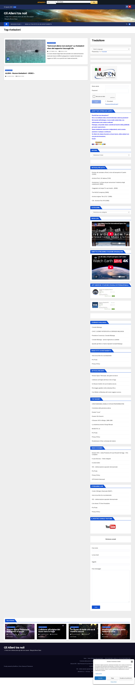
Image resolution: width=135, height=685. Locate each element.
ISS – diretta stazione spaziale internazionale (105, 467)
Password (94, 90)
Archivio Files (16, 24)
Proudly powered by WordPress (11, 666)
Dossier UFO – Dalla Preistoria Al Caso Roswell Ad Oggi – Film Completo (87, 663)
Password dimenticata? (111, 104)
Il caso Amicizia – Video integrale (101, 458)
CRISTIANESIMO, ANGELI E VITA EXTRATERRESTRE (108, 404)
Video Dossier (9, 70)
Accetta (100, 678)
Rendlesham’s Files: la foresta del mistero (104, 441)
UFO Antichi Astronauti (98, 479)
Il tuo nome (95, 548)
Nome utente (95, 86)
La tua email (95, 555)
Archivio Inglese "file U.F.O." (100, 196)
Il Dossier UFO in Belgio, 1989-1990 (102, 420)
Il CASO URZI (96, 462)
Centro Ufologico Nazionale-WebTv (102, 491)
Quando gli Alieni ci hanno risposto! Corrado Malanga (107, 343)
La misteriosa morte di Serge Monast (102, 424)
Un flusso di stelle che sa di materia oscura (104, 384)
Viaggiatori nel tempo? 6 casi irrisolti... (103, 188)
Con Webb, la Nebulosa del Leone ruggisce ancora (106, 392)
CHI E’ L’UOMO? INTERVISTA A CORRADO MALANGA (108, 331)
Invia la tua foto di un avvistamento (38, 24)
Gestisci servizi (98, 673)
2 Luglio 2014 (11, 76)
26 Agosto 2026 (76, 634)
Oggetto (94, 562)
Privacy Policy (114, 681)
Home (85, 658)
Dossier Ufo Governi (97, 416)
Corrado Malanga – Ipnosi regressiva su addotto (105, 339)
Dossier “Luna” (96, 412)
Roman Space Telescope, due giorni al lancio (105, 375)
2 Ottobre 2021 (53, 51)
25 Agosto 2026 (108, 634)
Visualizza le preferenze (126, 678)
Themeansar (30, 666)
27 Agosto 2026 (44, 634)
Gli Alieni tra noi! (15, 13)
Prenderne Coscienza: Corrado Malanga (103, 335)
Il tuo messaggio (96, 568)
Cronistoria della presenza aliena (101, 408)
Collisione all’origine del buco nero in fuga (104, 379)
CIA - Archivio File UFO (98, 200)
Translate (104, 51)
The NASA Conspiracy (98, 192)
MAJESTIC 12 (96, 428)
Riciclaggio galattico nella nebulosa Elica (103, 388)
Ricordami (110, 101)
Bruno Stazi (63, 51)
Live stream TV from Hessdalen (101, 503)
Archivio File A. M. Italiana (99, 178)
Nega (112, 678)
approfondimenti (51, 42)
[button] (132, 661)
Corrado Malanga (97, 327)
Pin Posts (94, 359)
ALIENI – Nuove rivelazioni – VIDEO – (20, 73)
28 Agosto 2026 (12, 634)
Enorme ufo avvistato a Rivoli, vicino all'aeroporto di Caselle (109, 172)
